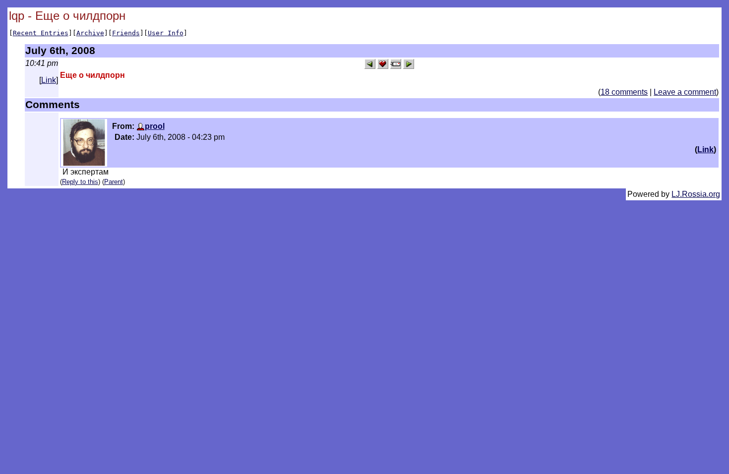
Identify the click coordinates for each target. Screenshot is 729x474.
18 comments (624, 92)
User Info (165, 33)
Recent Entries (40, 33)
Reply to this (80, 181)
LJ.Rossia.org (695, 194)
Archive (90, 33)
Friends (126, 33)
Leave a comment (685, 92)
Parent (113, 181)
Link (48, 80)
